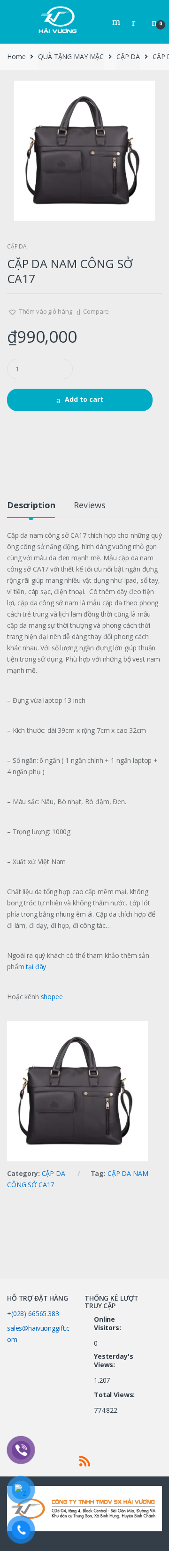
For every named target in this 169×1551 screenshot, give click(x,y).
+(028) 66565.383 (33, 1313)
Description (31, 506)
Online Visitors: (108, 1323)
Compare (96, 311)
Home (16, 56)
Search (117, 21)
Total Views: (115, 1395)
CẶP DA (128, 56)
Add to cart (84, 399)
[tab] (31, 509)
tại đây (35, 966)
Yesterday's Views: (113, 1360)
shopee (52, 996)
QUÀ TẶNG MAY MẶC (71, 56)
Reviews (89, 506)
